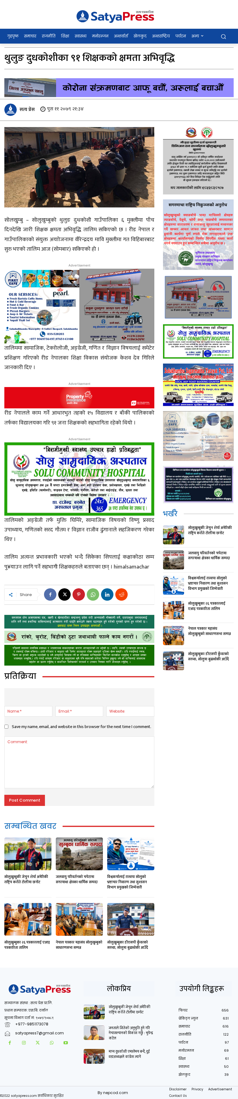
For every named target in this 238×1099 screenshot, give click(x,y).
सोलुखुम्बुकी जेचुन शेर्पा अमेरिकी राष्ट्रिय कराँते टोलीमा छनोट (26, 879)
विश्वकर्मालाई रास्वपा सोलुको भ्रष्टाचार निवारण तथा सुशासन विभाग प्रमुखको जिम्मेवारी (127, 882)
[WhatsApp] (93, 594)
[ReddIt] (121, 594)
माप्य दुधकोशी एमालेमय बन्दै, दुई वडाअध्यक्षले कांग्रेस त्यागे (129, 1054)
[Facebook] (50, 594)
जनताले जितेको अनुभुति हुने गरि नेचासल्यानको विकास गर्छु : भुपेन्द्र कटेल (131, 1033)
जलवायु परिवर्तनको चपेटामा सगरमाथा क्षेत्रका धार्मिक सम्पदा (77, 879)
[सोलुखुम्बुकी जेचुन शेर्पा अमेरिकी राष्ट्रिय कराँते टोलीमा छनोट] (27, 853)
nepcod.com (115, 1092)
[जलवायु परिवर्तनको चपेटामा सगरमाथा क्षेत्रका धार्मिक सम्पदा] (79, 853)
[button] (223, 36)
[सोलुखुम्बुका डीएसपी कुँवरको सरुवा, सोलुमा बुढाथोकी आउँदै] (130, 919)
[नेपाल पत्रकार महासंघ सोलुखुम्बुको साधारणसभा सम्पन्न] (79, 919)
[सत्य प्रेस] (11, 110)
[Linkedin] (107, 594)
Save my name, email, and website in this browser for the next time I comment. (81, 726)
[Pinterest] (79, 594)
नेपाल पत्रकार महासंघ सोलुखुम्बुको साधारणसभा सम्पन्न (79, 945)
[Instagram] (23, 1043)
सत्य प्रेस (27, 109)
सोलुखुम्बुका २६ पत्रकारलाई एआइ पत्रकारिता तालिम (27, 945)
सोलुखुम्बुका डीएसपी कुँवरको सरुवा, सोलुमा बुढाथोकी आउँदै (127, 945)
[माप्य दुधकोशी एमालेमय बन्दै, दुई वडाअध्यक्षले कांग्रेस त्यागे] (94, 1056)
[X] (64, 594)
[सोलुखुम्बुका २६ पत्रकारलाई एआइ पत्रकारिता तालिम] (27, 919)
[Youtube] (65, 1043)
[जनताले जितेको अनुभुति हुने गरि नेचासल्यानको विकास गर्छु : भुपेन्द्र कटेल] (94, 1032)
